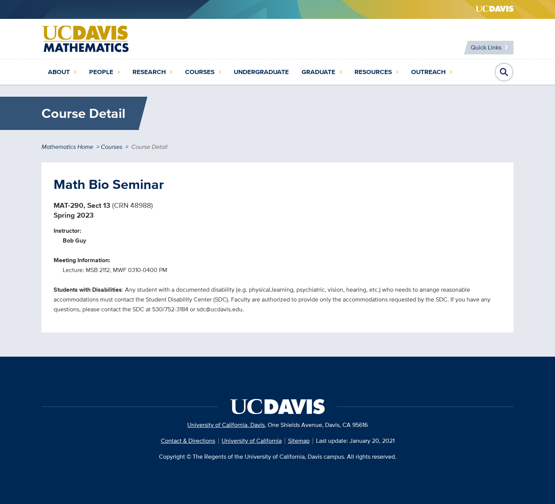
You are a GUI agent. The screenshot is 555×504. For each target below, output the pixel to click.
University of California (252, 440)
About (59, 72)
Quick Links (486, 47)
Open (504, 72)
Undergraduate (261, 72)
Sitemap (299, 440)
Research (149, 72)
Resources (373, 72)
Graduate (318, 72)
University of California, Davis (226, 425)
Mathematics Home (67, 146)
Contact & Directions (188, 440)
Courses (199, 72)
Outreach (428, 72)
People (101, 72)
